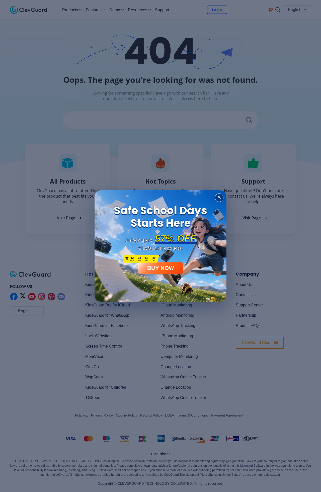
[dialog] (160, 246)
